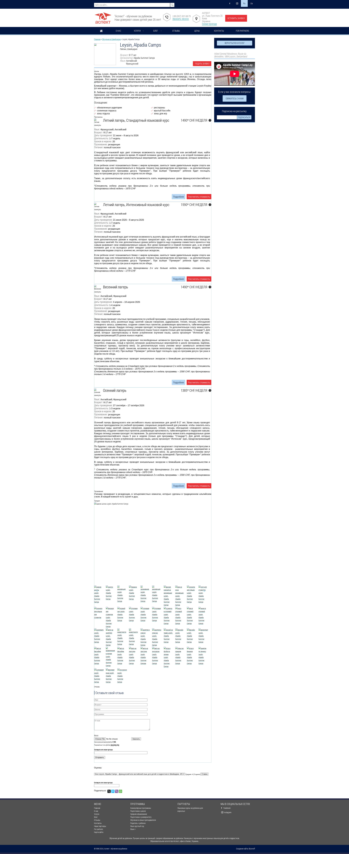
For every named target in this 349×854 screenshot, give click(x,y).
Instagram (227, 812)
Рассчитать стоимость (199, 196)
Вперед (201, 591)
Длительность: (101, 138)
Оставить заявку (236, 18)
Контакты (219, 30)
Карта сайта (98, 832)
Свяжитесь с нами (235, 98)
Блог (155, 30)
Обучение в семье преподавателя (143, 820)
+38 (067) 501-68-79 (181, 16)
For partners (242, 30)
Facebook (227, 808)
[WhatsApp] (120, 791)
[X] (109, 791)
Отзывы (176, 30)
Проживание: (100, 144)
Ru (244, 3)
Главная (101, 31)
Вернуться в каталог (235, 43)
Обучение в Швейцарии (111, 39)
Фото (96, 735)
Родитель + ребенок (138, 823)
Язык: (97, 129)
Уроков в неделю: (103, 141)
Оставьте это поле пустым (103, 749)
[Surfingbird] (113, 791)
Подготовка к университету (140, 817)
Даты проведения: (103, 135)
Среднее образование (138, 814)
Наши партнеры (100, 826)
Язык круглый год (137, 826)
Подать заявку (202, 63)
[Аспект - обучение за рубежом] (103, 17)
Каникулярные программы (140, 808)
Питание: (98, 147)
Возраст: (98, 132)
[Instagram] (237, 3)
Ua (251, 3)
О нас (118, 30)
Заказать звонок (180, 18)
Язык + (133, 829)
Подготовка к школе (138, 811)
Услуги (137, 30)
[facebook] (229, 3)
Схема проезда (209, 23)
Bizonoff (252, 849)
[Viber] (116, 791)
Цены (197, 30)
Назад (100, 591)
